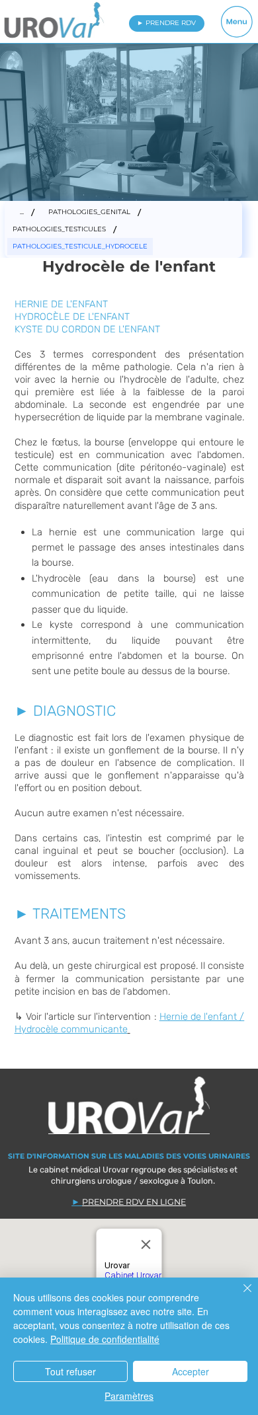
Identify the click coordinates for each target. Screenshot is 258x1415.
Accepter (190, 1371)
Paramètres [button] (129, 1395)
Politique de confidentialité (104, 1339)
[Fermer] (239, 1296)
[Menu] (237, 22)
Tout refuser (70, 1371)
